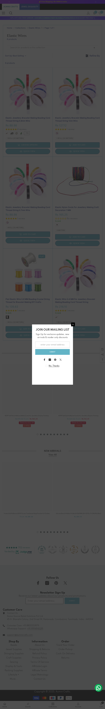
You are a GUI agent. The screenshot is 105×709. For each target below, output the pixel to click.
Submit (52, 352)
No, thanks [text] (54, 366)
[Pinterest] (55, 359)
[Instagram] (49, 359)
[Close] (73, 324)
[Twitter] (60, 359)
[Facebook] (44, 359)
